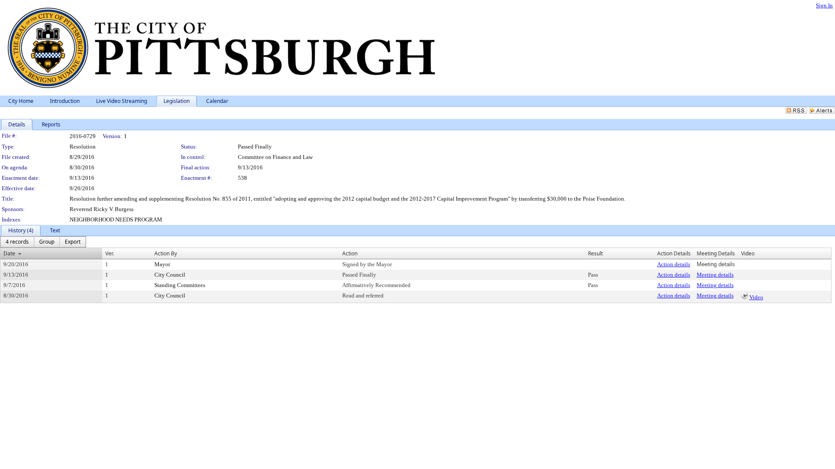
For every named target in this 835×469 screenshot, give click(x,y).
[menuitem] (17, 242)
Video (756, 297)
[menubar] (43, 242)
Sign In (824, 5)
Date (9, 253)
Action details (673, 264)
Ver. (109, 253)
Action (349, 253)
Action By (165, 253)
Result (595, 253)
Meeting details (715, 274)
